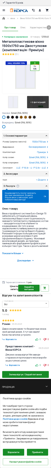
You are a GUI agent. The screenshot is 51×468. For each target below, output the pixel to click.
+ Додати (41, 180)
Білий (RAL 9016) (37, 157)
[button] (13, 102)
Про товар (10, 27)
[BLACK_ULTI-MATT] (16, 117)
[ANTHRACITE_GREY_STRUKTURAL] (8, 117)
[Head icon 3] (47, 10)
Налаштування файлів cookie (25, 461)
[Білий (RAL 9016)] (3, 117)
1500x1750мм (39, 141)
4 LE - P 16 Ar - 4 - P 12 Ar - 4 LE (31, 168)
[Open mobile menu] (3, 10)
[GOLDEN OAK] (21, 117)
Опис (23, 27)
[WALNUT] (30, 117)
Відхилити (13, 452)
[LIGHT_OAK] (25, 117)
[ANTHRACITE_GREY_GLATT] (34, 117)
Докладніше (24, 260)
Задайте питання (29, 288)
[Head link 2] (33, 10)
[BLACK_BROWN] (12, 117)
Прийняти (37, 452)
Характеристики (38, 27)
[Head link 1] (19, 10)
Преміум (41, 152)
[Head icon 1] (39, 10)
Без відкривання (37, 147)
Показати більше (11, 253)
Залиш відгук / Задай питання (25, 374)
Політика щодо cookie (15, 418)
